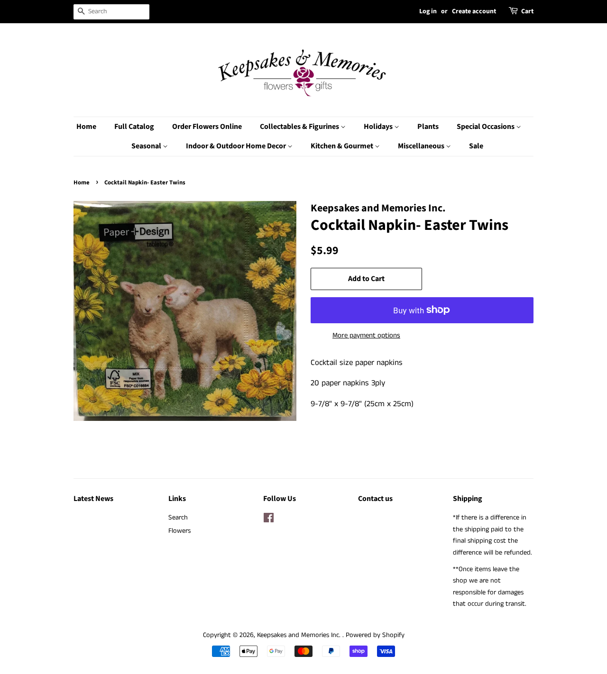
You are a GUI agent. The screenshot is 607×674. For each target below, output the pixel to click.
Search (178, 517)
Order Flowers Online (207, 126)
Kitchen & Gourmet (343, 146)
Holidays (379, 126)
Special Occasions (486, 126)
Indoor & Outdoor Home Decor (236, 146)
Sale (476, 146)
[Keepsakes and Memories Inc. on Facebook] (268, 520)
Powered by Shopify (375, 635)
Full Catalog (134, 126)
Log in (428, 11)
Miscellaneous (422, 146)
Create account (474, 11)
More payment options (366, 335)
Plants (428, 126)
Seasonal (147, 146)
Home (86, 126)
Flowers (179, 531)
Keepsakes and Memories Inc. (299, 635)
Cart (527, 11)
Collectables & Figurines (300, 126)
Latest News (93, 498)
